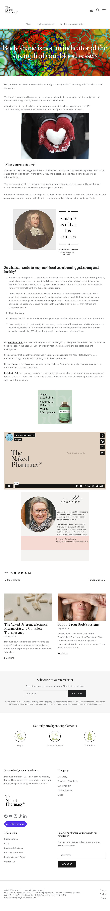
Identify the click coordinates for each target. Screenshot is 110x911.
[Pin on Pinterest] (19, 573)
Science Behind (65, 790)
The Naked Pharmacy (19, 890)
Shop (28, 24)
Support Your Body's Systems (78, 624)
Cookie (103, 894)
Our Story (62, 777)
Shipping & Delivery (13, 848)
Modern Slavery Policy (15, 857)
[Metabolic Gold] (55, 407)
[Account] (91, 10)
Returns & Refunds (13, 853)
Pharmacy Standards (68, 781)
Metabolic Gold (15, 343)
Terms (103, 898)
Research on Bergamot (23, 364)
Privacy (103, 890)
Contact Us (9, 862)
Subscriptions (11, 839)
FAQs (6, 844)
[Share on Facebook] (15, 573)
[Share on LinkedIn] (22, 573)
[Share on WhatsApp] (26, 573)
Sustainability (64, 786)
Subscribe (77, 694)
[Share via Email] (29, 573)
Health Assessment (46, 24)
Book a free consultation (72, 24)
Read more (9, 658)
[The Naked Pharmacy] (11, 10)
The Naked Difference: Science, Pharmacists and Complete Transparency (26, 628)
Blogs (60, 795)
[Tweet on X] (11, 573)
